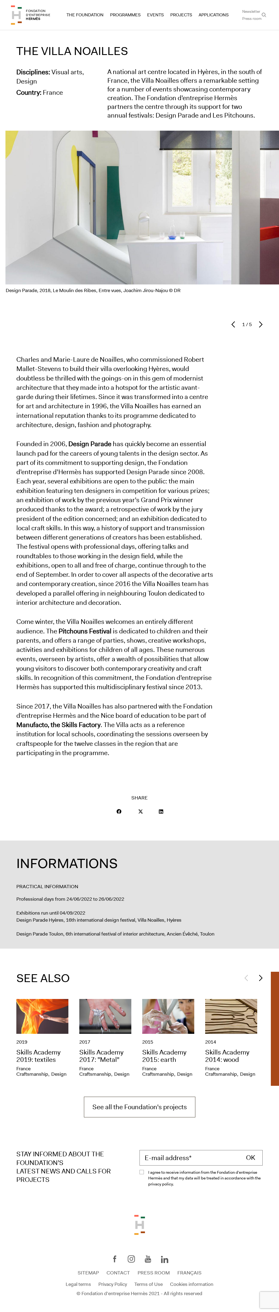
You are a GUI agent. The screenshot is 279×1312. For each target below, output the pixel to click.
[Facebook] (115, 1259)
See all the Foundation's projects (139, 1107)
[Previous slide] (234, 324)
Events (155, 15)
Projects (181, 15)
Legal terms (78, 1284)
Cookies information (191, 1284)
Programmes (125, 15)
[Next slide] (259, 324)
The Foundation (85, 15)
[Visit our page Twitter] (141, 811)
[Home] (16, 15)
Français (189, 1273)
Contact (118, 1273)
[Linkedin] (164, 1260)
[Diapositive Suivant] (259, 978)
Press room (252, 18)
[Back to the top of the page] (139, 1224)
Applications (214, 15)
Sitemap (88, 1273)
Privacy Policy (112, 1284)
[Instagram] (131, 1259)
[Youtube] (148, 1259)
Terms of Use (148, 1284)
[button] (119, 811)
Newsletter (251, 11)
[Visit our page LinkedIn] (161, 811)
